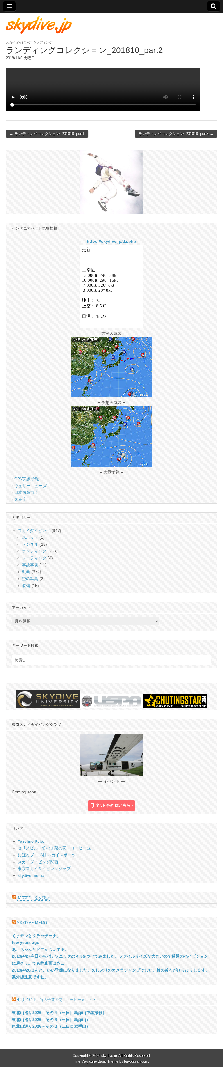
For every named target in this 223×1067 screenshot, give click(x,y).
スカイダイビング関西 (38, 861)
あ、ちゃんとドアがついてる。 (40, 949)
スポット (30, 537)
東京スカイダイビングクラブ (44, 868)
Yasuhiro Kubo (31, 841)
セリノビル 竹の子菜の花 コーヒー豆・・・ (60, 848)
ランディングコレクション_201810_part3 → (176, 134)
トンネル (30, 544)
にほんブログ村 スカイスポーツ (47, 854)
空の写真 (30, 578)
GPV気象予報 (26, 478)
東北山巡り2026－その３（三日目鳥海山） (51, 1019)
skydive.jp (109, 1056)
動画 (26, 571)
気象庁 (20, 499)
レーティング (34, 558)
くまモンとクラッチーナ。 (36, 935)
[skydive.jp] (39, 25)
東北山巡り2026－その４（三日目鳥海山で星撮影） (59, 1012)
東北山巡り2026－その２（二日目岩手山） (51, 1026)
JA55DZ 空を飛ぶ (33, 898)
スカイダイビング (18, 42)
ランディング (42, 42)
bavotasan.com (136, 1061)
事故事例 (30, 565)
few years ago (25, 942)
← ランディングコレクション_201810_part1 (47, 134)
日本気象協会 (26, 492)
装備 (26, 585)
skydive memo (31, 875)
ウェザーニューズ (30, 485)
